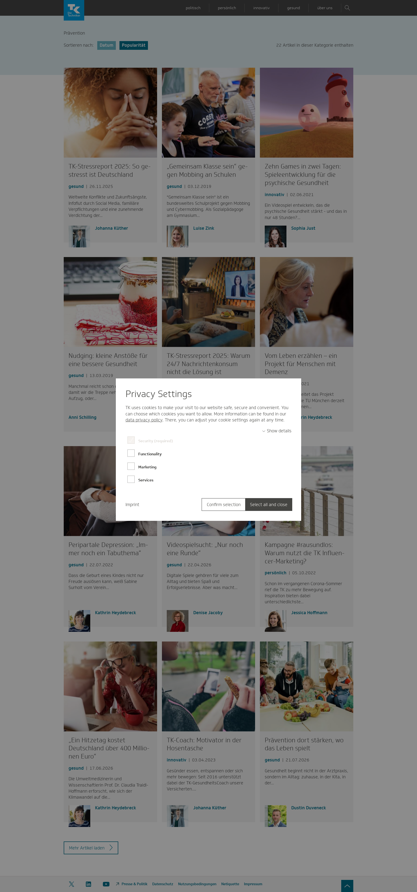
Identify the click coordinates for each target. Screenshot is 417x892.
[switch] (277, 431)
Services (145, 480)
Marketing (147, 467)
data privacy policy (143, 420)
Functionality (150, 454)
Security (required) (155, 440)
